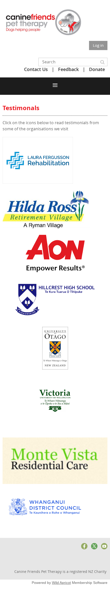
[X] (94, 546)
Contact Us (36, 69)
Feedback (68, 69)
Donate (97, 69)
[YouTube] (104, 546)
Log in (98, 45)
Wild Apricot (61, 583)
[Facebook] (84, 546)
